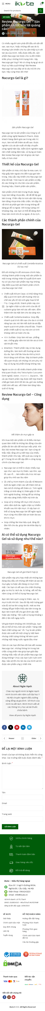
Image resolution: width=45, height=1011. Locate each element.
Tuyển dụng (8, 935)
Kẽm (6, 337)
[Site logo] (24, 3)
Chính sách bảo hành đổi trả (31, 936)
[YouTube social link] (13, 997)
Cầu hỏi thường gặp (30, 942)
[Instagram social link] (9, 997)
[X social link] (10, 727)
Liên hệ (6, 931)
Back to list (22, 738)
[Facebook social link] (4, 727)
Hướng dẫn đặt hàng (30, 918)
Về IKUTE (7, 914)
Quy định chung (9, 927)
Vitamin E (24, 376)
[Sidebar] (3, 306)
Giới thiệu (7, 918)
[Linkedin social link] (23, 727)
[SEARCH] (40, 10)
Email (4, 803)
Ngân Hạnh (10, 33)
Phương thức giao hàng (29, 930)
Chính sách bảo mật (11, 923)
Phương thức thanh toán (30, 924)
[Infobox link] (22, 838)
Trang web (7, 814)
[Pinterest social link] (16, 727)
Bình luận (7, 763)
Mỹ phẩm (6, 17)
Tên (3, 792)
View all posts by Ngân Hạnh (22, 715)
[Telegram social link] (29, 727)
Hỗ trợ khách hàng (31, 914)
